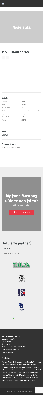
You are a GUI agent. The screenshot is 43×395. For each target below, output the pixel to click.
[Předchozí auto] (3, 57)
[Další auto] (7, 57)
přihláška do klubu (21, 212)
